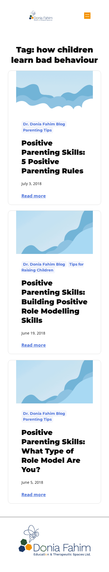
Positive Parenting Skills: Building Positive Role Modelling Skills (54, 301)
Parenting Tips (37, 130)
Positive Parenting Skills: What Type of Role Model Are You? (53, 451)
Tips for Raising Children (52, 267)
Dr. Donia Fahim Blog (44, 124)
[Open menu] (87, 15)
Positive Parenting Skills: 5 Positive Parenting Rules (53, 157)
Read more (36, 195)
